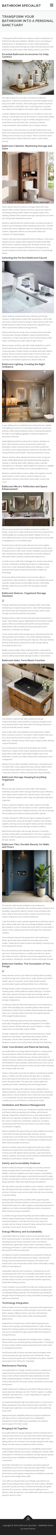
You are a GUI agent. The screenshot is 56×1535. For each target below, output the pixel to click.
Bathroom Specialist (21, 5)
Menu (51, 5)
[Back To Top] (28, 1519)
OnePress (43, 1525)
